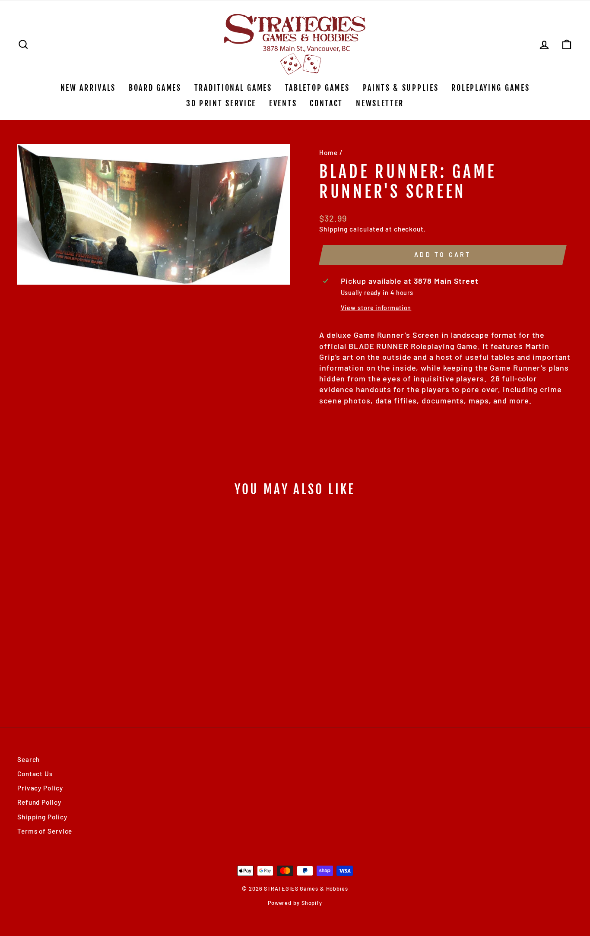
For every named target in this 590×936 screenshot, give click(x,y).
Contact (326, 103)
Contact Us (35, 773)
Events (283, 103)
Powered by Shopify (295, 902)
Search (28, 759)
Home (328, 152)
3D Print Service (221, 103)
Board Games (155, 87)
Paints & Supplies (401, 87)
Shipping (333, 229)
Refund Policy (39, 802)
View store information (376, 307)
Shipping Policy (42, 817)
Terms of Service (44, 831)
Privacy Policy (40, 788)
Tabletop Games (317, 87)
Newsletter (380, 103)
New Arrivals (88, 87)
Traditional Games (233, 87)
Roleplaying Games (490, 87)
